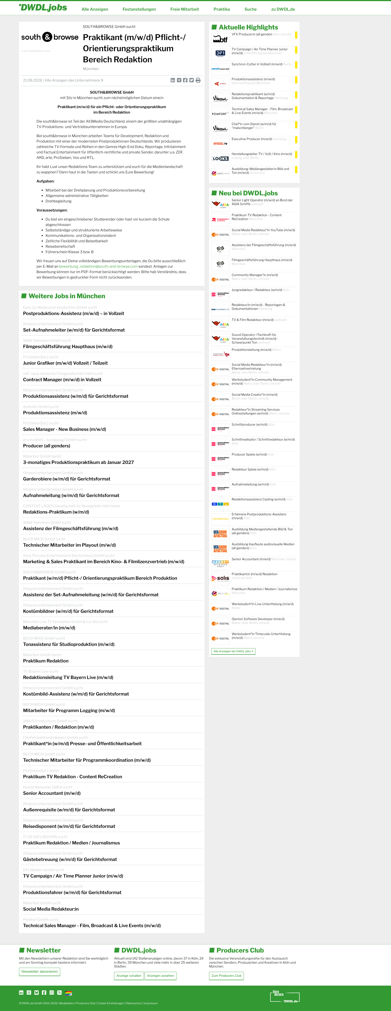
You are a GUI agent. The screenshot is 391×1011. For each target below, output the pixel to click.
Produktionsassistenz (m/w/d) (253, 81)
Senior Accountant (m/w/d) (264, 559)
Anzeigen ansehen (160, 976)
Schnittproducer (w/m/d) (253, 425)
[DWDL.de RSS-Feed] (59, 993)
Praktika (222, 9)
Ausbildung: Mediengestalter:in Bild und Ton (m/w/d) (260, 171)
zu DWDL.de (283, 9)
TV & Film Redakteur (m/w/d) (259, 320)
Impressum (151, 1003)
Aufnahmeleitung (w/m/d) (254, 484)
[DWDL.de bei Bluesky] (36, 993)
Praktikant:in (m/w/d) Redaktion (254, 576)
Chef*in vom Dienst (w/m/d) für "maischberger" (254, 126)
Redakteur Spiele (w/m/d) (254, 469)
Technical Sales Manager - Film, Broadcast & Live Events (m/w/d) (262, 111)
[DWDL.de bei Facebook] (44, 993)
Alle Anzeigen (94, 9)
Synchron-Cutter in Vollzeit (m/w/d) (262, 64)
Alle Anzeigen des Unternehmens (73, 80)
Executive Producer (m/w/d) (259, 139)
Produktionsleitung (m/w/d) (256, 350)
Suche (251, 9)
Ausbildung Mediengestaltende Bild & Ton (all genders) (262, 531)
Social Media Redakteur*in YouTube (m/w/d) (263, 232)
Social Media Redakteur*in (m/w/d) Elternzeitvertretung (257, 368)
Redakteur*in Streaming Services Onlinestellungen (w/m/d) (260, 411)
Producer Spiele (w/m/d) (253, 454)
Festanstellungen (139, 9)
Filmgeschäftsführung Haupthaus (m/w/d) (262, 262)
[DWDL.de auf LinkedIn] (21, 993)
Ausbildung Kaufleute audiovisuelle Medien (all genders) (263, 546)
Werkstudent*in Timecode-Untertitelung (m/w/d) (261, 636)
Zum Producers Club (226, 976)
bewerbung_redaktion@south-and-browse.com (98, 266)
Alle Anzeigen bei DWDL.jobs (232, 651)
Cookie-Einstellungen (110, 1003)
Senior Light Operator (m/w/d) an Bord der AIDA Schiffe (262, 202)
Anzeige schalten (129, 976)
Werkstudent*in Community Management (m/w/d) (262, 381)
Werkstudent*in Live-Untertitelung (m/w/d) (263, 606)
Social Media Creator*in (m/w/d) (255, 396)
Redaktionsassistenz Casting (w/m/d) (262, 499)
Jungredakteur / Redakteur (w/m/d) (260, 290)
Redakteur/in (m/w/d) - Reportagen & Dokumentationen (258, 307)
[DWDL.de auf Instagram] (52, 993)
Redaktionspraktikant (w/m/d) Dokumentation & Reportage (260, 96)
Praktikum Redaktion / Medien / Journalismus (264, 591)
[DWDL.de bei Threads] (29, 993)
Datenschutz (134, 1003)
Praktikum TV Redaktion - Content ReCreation (257, 217)
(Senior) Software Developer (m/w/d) (258, 621)
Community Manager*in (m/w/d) (255, 277)
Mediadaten (66, 1003)
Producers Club (85, 1003)
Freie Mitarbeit (184, 9)
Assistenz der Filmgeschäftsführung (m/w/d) (264, 247)
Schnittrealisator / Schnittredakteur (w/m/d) (263, 441)
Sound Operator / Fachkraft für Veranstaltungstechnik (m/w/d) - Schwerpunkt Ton (255, 338)
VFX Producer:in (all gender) (261, 34)
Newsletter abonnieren (39, 972)
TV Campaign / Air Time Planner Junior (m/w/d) (260, 51)
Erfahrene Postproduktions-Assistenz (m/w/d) (259, 516)
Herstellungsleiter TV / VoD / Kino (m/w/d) (262, 156)
